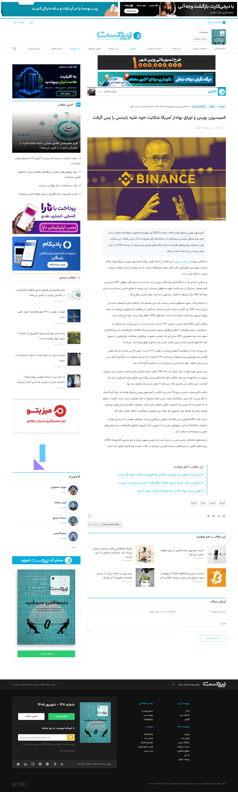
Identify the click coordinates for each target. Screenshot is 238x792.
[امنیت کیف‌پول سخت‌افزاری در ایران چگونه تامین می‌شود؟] (216, 563)
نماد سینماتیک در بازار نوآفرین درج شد (57, 186)
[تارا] (46, 217)
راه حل (186, 755)
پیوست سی (148, 715)
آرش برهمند (60, 503)
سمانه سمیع (59, 518)
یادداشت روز (184, 715)
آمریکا (222, 503)
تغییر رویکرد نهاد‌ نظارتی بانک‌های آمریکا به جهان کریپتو (169, 491)
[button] (14, 49)
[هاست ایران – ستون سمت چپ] (46, 81)
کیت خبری (148, 751)
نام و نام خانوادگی (218, 611)
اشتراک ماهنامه (200, 39)
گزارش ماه (185, 738)
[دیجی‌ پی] (178, 9)
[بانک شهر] (156, 62)
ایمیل (223, 623)
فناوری (212, 91)
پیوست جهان (183, 759)
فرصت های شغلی (146, 746)
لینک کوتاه (97, 524)
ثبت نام (17, 22)
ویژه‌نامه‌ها (148, 734)
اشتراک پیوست (46, 654)
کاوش (187, 719)
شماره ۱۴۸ (203, 32)
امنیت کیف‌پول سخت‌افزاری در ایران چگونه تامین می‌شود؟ (182, 553)
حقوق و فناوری (183, 751)
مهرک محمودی (58, 487)
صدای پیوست (147, 711)
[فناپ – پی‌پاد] (46, 254)
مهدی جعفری (107, 91)
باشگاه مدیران (183, 742)
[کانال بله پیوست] (59, 9)
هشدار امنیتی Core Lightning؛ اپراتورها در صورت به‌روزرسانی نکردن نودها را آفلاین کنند (181, 576)
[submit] (70, 737)
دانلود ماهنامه (61, 716)
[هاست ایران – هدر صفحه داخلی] (156, 79)
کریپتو (194, 503)
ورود (31, 22)
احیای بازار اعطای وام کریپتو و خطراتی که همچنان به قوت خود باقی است (159, 474)
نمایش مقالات (31, 716)
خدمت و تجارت (183, 746)
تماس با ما (149, 738)
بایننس (212, 503)
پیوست (222, 106)
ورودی (186, 734)
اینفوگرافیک (148, 719)
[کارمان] (46, 453)
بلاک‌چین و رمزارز (198, 106)
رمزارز (203, 503)
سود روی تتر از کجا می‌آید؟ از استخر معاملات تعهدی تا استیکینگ (114, 576)
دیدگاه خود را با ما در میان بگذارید (162, 611)
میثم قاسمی (60, 533)
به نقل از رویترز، (181, 262)
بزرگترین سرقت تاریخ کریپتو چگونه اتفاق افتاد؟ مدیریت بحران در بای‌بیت (159, 483)
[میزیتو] (46, 416)
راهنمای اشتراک (214, 22)
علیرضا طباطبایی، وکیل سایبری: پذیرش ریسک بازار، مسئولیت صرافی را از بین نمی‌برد (112, 553)
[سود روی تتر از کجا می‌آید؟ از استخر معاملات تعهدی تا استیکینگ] (145, 586)
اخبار (187, 711)
